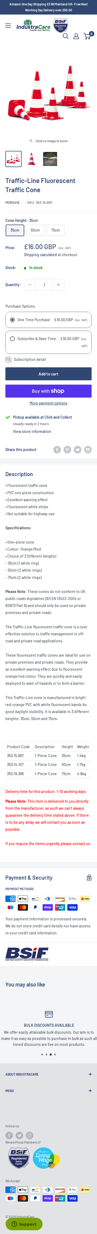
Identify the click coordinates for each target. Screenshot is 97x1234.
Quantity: (13, 284)
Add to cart (48, 373)
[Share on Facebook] (57, 449)
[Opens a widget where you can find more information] (24, 1224)
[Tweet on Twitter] (77, 449)
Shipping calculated (40, 254)
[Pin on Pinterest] (67, 449)
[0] (87, 36)
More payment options (48, 403)
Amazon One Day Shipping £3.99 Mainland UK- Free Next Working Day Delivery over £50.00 (48, 7)
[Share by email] (88, 449)
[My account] (76, 36)
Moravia (12, 202)
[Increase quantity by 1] (58, 284)
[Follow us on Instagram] (29, 1135)
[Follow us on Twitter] (19, 1135)
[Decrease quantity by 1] (30, 284)
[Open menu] (8, 25)
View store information (32, 431)
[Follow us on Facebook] (9, 1135)
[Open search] (66, 36)
